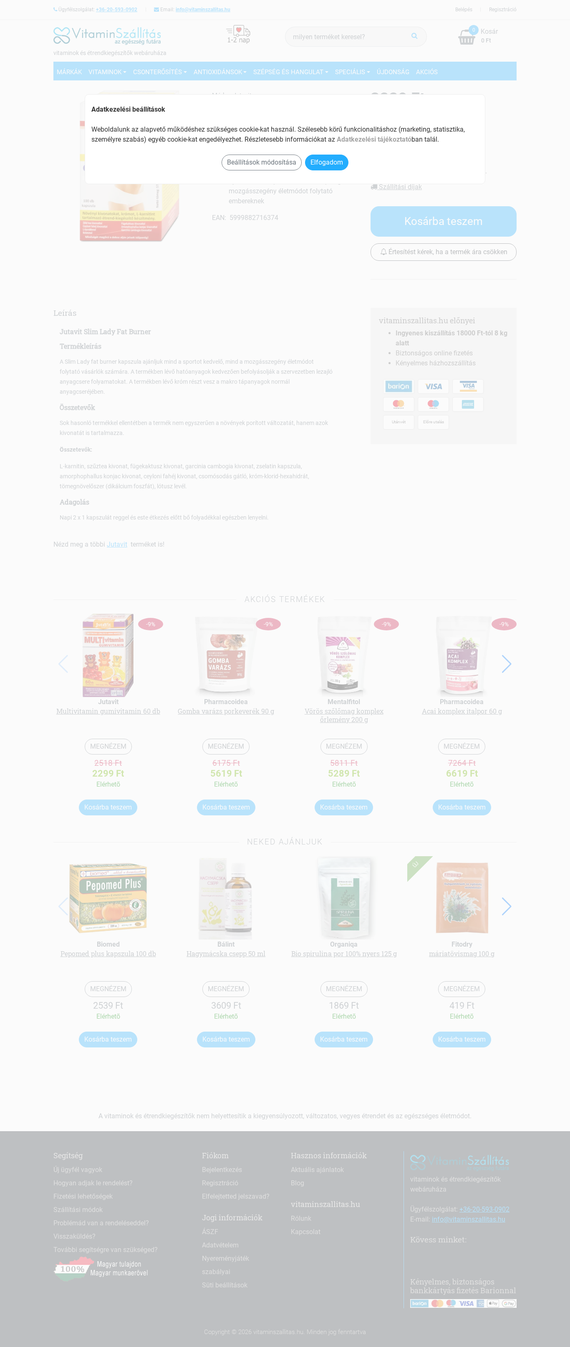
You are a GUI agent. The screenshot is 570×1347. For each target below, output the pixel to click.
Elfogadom (326, 162)
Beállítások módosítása (261, 162)
